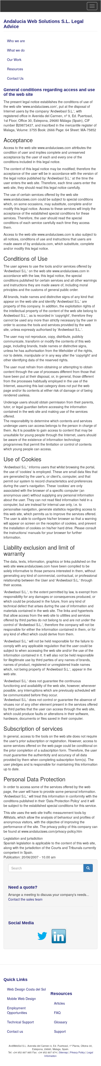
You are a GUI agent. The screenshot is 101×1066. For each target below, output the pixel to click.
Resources (15, 69)
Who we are (16, 40)
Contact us (15, 1031)
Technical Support (20, 1022)
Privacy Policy (77, 1052)
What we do (16, 50)
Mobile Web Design (21, 998)
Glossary (60, 1022)
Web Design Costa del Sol (26, 989)
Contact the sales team (25, 899)
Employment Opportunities (17, 1010)
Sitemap (63, 1052)
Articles (59, 1003)
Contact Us (15, 78)
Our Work (14, 59)
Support (60, 1031)
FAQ (57, 1012)
